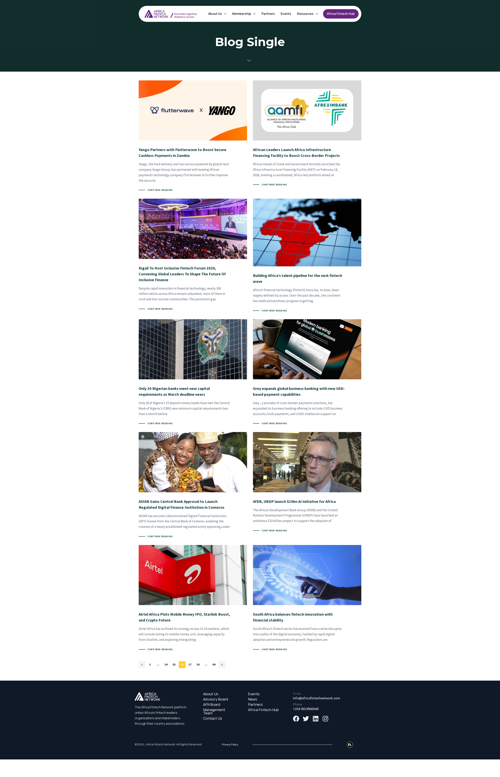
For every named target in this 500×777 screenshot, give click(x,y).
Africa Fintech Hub (263, 709)
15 (174, 664)
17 (190, 664)
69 (214, 664)
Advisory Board (215, 699)
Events (286, 14)
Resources (305, 14)
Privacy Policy (230, 744)
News (252, 699)
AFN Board (211, 704)
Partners (268, 14)
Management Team (214, 711)
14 (166, 664)
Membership (241, 14)
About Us (215, 14)
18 (198, 664)
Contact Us (212, 718)
